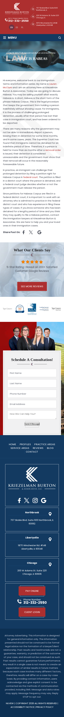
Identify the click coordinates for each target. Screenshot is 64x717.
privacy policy (44, 707)
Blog (50, 448)
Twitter (26, 500)
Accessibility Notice (23, 707)
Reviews (38, 448)
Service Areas (20, 448)
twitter (31, 232)
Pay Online (32, 591)
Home (12, 444)
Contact (32, 452)
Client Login (32, 612)
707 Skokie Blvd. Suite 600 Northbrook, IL (47, 9)
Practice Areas (44, 444)
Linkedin (39, 232)
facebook (23, 232)
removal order (53, 150)
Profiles (25, 444)
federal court (30, 177)
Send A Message (32, 424)
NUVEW (10, 703)
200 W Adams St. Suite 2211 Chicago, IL (47, 16)
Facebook (19, 500)
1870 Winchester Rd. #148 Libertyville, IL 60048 (46, 24)
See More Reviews (32, 286)
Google (43, 500)
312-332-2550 (18, 21)
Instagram (35, 500)
